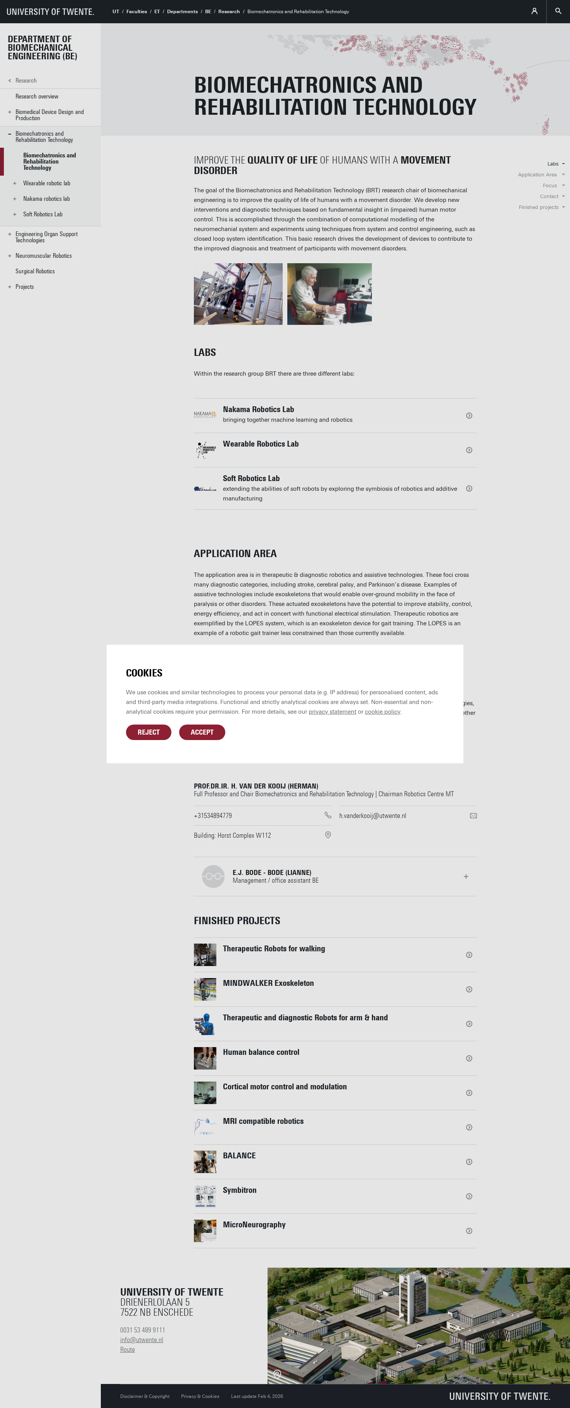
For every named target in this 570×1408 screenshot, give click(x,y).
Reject (149, 732)
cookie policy (383, 711)
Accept (202, 732)
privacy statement (332, 711)
